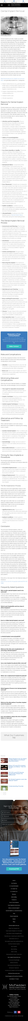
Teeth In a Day (14, 951)
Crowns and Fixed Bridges (14, 959)
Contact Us (14, 899)
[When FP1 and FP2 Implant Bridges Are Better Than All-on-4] (4, 767)
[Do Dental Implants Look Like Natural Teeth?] (4, 781)
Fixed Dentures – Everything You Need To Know (14, 936)
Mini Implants (14, 946)
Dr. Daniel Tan (14, 888)
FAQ (14, 913)
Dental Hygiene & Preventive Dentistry (14, 976)
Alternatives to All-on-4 (14, 938)
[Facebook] (15, 1012)
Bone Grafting (14, 949)
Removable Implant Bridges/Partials (14, 933)
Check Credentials (14, 916)
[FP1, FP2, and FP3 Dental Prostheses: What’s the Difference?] (4, 774)
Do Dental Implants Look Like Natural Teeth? (18, 780)
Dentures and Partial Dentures (14, 965)
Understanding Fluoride (16, 786)
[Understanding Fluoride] (4, 788)
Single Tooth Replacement (14, 928)
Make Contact (14, 346)
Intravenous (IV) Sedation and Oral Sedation (14, 970)
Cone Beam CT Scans (14, 978)
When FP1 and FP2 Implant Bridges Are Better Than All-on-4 (17, 767)
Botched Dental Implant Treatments (14, 954)
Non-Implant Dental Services (14, 957)
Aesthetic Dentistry (14, 962)
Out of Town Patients (14, 902)
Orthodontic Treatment (14, 967)
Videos (14, 919)
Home (12, 8)
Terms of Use (20, 1015)
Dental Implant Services (14, 925)
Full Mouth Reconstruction (14, 973)
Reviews (14, 894)
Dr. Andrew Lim (14, 891)
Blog (16, 8)
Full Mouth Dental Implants (14, 943)
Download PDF (14, 869)
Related (3, 756)
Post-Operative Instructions (14, 905)
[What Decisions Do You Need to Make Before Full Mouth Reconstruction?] (4, 760)
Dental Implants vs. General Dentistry (14, 910)
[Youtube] (19, 1012)
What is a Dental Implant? (14, 908)
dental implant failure (17, 215)
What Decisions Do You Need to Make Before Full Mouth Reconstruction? (17, 760)
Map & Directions (13, 1007)
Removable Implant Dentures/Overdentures (14, 941)
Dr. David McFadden (14, 886)
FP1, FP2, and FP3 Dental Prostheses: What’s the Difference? (16, 774)
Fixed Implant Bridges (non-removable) (14, 930)
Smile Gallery (14, 897)
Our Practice (14, 883)
